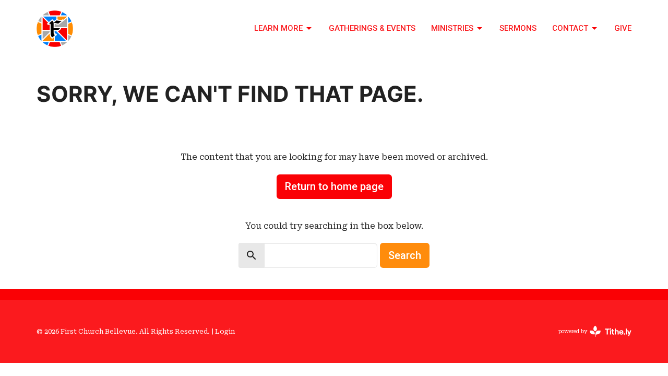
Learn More (278, 28)
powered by (589, 340)
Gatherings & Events (372, 28)
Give (622, 28)
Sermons (517, 28)
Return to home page (334, 186)
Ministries (452, 28)
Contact (570, 28)
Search (404, 255)
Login (225, 331)
